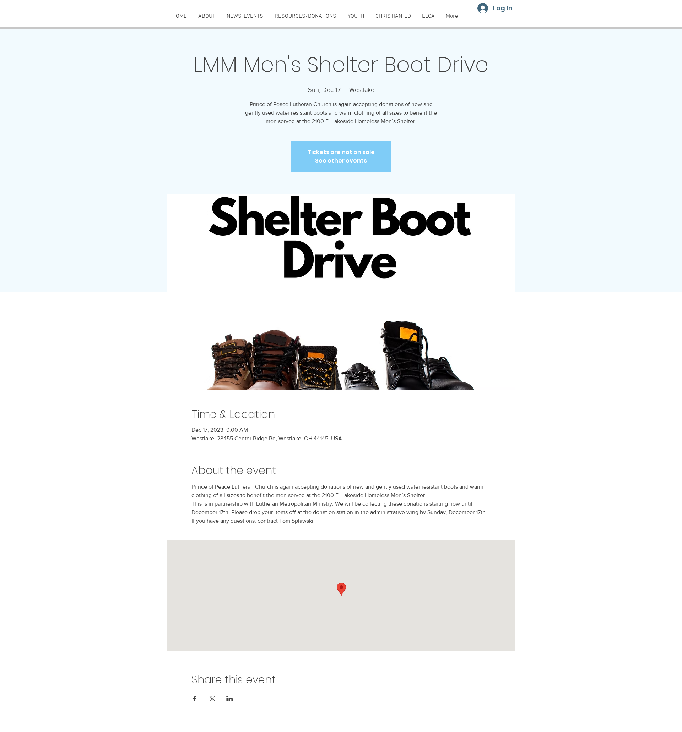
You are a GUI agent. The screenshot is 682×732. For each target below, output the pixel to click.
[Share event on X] (212, 698)
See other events (341, 160)
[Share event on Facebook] (194, 698)
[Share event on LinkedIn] (229, 698)
